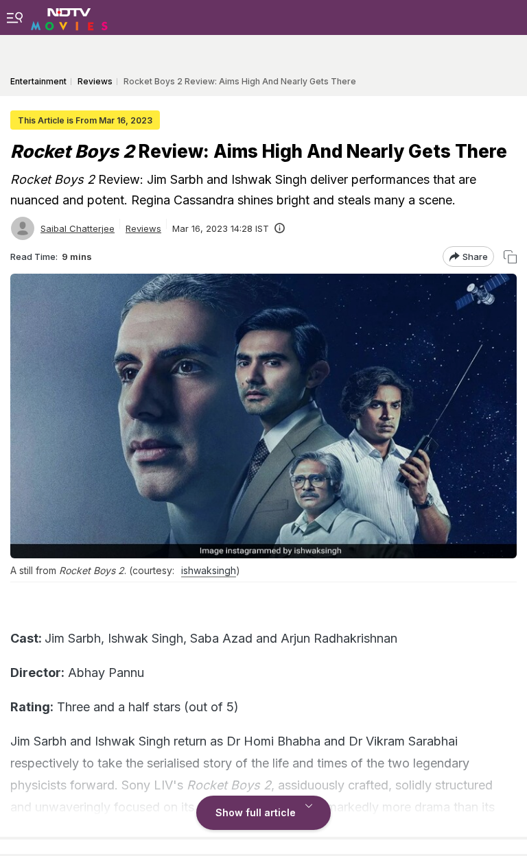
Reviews (143, 228)
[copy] (510, 256)
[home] (69, 17)
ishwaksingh (208, 570)
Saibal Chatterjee (77, 228)
